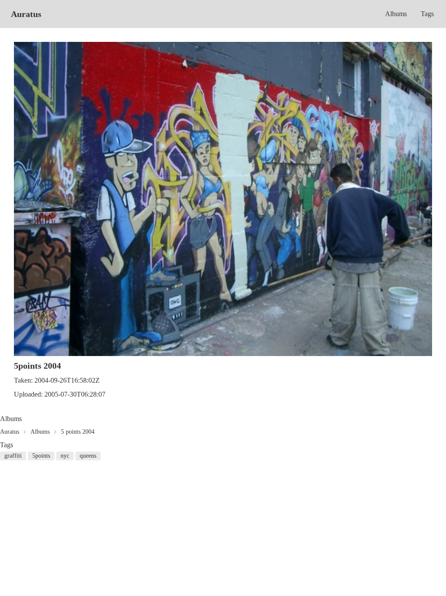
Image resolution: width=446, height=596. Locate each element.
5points (41, 455)
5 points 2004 (78, 431)
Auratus (26, 14)
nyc (65, 455)
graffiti (13, 455)
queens (88, 455)
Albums (396, 13)
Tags (427, 13)
